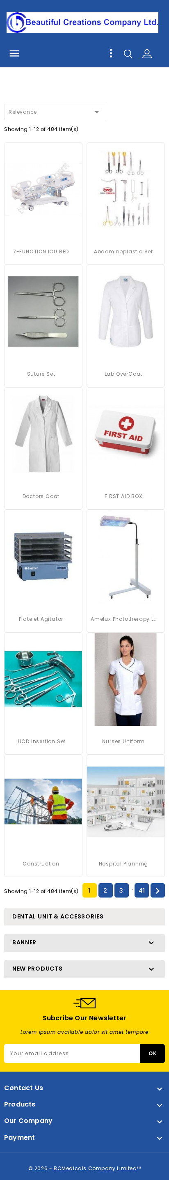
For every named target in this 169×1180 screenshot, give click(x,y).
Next (157, 891)
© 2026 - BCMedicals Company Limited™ (84, 1168)
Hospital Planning (123, 863)
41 (142, 890)
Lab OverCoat (124, 373)
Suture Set (41, 373)
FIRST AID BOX (123, 496)
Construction (41, 863)
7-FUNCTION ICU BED (41, 251)
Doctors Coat (41, 496)
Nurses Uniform (123, 741)
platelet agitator (41, 618)
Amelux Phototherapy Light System (123, 618)
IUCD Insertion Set (41, 741)
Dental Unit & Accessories (58, 916)
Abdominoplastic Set (123, 251)
